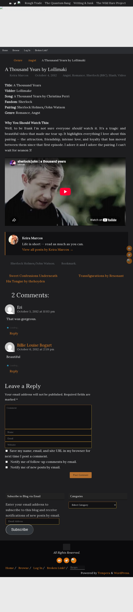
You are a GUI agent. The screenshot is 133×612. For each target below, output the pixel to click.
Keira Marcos (19, 75)
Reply (14, 333)
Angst (32, 60)
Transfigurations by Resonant (102, 276)
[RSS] (19, 3)
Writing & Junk (83, 3)
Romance (78, 75)
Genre (18, 60)
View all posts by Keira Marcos (47, 249)
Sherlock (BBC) (96, 75)
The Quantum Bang (58, 3)
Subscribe (19, 530)
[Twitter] (15, 3)
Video (122, 75)
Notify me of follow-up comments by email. (44, 462)
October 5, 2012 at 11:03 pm (36, 311)
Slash (112, 75)
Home (10, 568)
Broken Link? (56, 568)
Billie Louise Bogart (34, 345)
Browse (23, 568)
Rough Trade (33, 3)
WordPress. (122, 573)
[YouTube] (10, 3)
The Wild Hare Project (111, 3)
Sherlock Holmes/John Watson (32, 263)
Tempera (104, 573)
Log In (37, 568)
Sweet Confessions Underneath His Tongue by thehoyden (31, 278)
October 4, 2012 (46, 75)
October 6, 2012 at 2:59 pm (35, 349)
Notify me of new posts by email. (35, 467)
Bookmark (68, 263)
